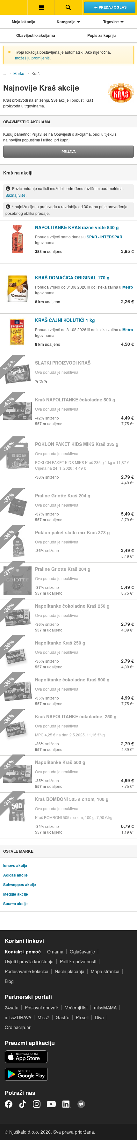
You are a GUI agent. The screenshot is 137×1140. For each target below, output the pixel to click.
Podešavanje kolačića (26, 971)
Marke (18, 73)
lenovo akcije (15, 865)
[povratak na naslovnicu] (13, 7)
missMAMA (105, 1007)
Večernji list (76, 1007)
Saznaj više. (15, 195)
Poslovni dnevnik (42, 1007)
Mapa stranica (105, 971)
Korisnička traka (41, 7)
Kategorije (66, 21)
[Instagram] (36, 1104)
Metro (127, 287)
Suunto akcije (15, 903)
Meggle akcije (15, 894)
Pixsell (82, 1017)
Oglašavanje (82, 951)
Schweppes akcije (19, 884)
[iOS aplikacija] (26, 1056)
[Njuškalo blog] (81, 1104)
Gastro (62, 1017)
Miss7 (43, 1017)
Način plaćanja (69, 971)
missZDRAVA (18, 1017)
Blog (9, 981)
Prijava (68, 151)
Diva (99, 1017)
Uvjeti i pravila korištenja (29, 961)
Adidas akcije (15, 875)
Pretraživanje (68, 7)
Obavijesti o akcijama (35, 35)
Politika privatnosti (78, 961)
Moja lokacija (23, 21)
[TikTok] (22, 1104)
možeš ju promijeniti (32, 57)
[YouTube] (51, 1104)
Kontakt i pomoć (23, 951)
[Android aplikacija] (26, 1074)
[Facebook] (8, 1104)
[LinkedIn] (66, 1104)
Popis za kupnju (101, 35)
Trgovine (111, 21)
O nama (55, 951)
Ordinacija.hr (18, 1027)
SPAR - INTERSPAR (104, 237)
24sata (11, 1007)
